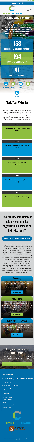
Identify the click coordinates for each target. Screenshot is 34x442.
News (4, 402)
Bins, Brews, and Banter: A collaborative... (17, 164)
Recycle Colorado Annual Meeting (17, 197)
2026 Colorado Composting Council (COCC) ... (17, 181)
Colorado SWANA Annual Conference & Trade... (17, 130)
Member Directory (7, 397)
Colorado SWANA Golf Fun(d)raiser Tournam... (17, 147)
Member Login (6, 407)
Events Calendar (7, 399)
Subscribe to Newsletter (9, 405)
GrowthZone (17, 439)
